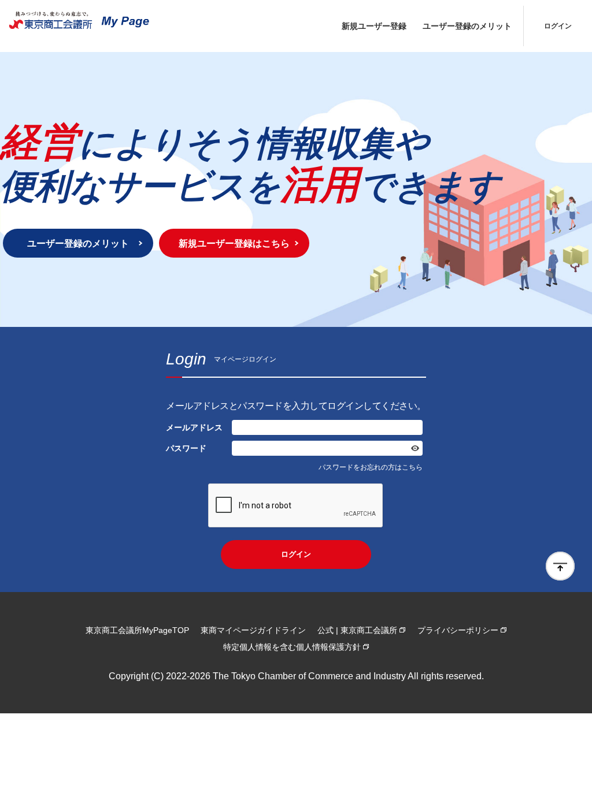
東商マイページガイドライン (253, 630)
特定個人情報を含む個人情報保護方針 (292, 647)
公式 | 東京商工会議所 (357, 630)
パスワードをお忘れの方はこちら (371, 467)
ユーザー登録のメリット (467, 26)
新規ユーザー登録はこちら (234, 243)
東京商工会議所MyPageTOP (137, 630)
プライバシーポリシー (457, 630)
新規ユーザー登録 (374, 26)
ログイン (558, 26)
